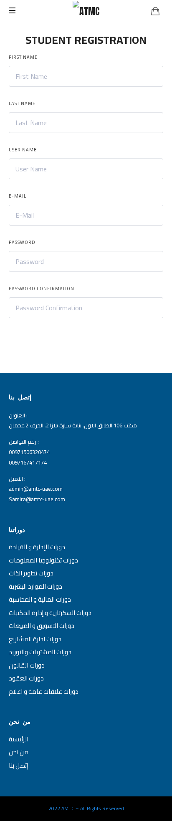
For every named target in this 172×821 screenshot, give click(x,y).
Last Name (22, 103)
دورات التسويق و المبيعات (41, 626)
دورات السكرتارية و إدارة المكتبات (50, 613)
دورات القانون (27, 665)
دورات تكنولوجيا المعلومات (43, 560)
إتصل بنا (18, 765)
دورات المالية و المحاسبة (40, 599)
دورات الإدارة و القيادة (37, 547)
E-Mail (17, 196)
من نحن (18, 752)
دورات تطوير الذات (31, 573)
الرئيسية (18, 739)
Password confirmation (41, 288)
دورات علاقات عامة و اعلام (43, 691)
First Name (23, 57)
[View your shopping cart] (155, 11)
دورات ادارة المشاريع (35, 639)
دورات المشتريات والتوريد (40, 652)
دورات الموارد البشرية (35, 586)
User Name (23, 150)
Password (22, 242)
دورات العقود (26, 678)
